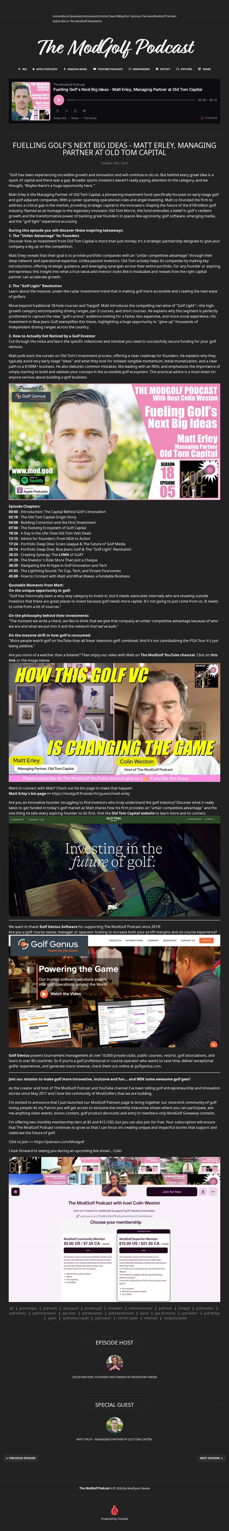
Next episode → (211, 1458)
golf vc (52, 1318)
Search (113, 16)
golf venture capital (76, 1318)
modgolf (184, 1308)
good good (70, 1308)
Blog (121, 16)
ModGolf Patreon (164, 16)
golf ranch (50, 1308)
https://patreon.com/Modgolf (59, 1141)
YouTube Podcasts (110, 69)
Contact (103, 16)
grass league (28, 1308)
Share (207, 69)
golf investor (103, 1318)
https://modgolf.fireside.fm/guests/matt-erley (91, 793)
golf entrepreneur (44, 1313)
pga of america (165, 1313)
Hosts (85, 16)
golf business (205, 1308)
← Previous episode (21, 1458)
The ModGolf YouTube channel (168, 654)
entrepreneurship (140, 1308)
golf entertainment (121, 1313)
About (65, 16)
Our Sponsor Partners (138, 16)
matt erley (150, 1318)
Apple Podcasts (46, 69)
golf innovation (92, 1313)
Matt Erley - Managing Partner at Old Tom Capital (114, 1439)
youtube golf (93, 1308)
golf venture (190, 1313)
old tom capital (128, 1318)
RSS (24, 69)
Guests (93, 16)
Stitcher (186, 69)
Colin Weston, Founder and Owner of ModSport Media (114, 1377)
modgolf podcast (175, 1318)
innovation (115, 1308)
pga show (69, 1313)
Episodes (75, 16)
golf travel (165, 1308)
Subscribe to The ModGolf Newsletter (77, 21)
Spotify (165, 69)
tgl (11, 1308)
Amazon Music (77, 69)
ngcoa (144, 1313)
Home (57, 16)
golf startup (212, 1313)
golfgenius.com (147, 1066)
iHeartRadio (141, 69)
